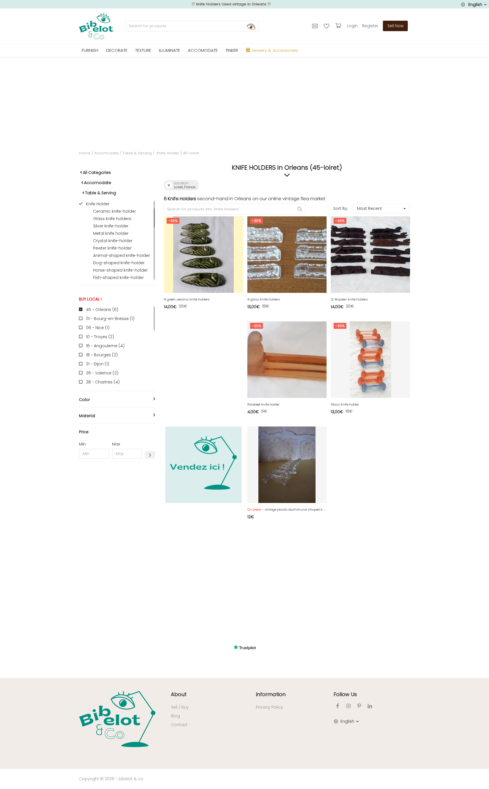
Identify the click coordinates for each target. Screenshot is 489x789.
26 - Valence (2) (102, 373)
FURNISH (90, 50)
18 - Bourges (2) (102, 355)
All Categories (97, 172)
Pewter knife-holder (112, 248)
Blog (175, 716)
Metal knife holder (110, 233)
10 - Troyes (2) (100, 337)
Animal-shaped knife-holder (121, 255)
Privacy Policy (269, 707)
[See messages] (315, 26)
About (178, 694)
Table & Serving (137, 153)
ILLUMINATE (169, 50)
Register (370, 26)
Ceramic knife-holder (114, 211)
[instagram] (348, 706)
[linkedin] (370, 706)
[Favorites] (327, 26)
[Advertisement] (244, 99)
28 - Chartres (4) (103, 382)
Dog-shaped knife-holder (119, 263)
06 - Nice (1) (98, 327)
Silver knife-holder (110, 226)
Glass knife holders (112, 218)
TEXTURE (143, 50)
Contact (179, 725)
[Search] (251, 26)
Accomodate (106, 153)
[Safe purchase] (339, 26)
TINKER (232, 50)
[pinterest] (359, 706)
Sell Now (395, 26)
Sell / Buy (180, 707)
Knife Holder (167, 153)
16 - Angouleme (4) (105, 346)
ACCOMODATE (203, 50)
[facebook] (338, 706)
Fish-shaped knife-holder (118, 277)
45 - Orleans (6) (102, 309)
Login (352, 26)
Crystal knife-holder (112, 241)
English (475, 4)
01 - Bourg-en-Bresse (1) (110, 318)
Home (84, 153)
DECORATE (116, 50)
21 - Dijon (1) (97, 364)
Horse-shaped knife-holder (120, 270)
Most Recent (369, 208)
